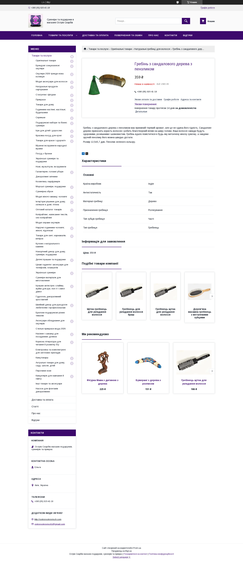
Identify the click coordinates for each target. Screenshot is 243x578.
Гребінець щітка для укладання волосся (166, 312)
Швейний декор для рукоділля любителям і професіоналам (51, 306)
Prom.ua (137, 548)
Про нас (153, 35)
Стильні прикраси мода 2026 (50, 328)
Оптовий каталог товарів (49, 209)
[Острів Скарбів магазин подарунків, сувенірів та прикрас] (35, 26)
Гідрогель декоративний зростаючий (48, 298)
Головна (36, 35)
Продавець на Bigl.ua (121, 551)
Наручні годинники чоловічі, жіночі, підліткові (50, 229)
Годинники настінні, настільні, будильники (51, 111)
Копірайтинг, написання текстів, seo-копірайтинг (52, 216)
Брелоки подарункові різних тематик (50, 314)
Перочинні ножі (43, 370)
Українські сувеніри (46, 272)
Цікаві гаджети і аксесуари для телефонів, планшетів (52, 266)
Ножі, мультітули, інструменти (51, 166)
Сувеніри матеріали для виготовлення (48, 279)
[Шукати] (186, 21)
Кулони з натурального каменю (48, 245)
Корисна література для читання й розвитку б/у (48, 343)
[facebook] (83, 154)
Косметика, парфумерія (48, 181)
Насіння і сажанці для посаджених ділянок (47, 335)
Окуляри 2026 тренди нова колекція (49, 75)
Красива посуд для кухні (48, 135)
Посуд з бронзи (44, 153)
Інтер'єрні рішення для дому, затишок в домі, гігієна (51, 203)
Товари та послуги (60, 35)
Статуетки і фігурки (46, 94)
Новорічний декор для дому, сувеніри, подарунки (51, 253)
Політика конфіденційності (161, 554)
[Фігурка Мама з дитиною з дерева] (102, 359)
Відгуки (187, 35)
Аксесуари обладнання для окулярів (50, 322)
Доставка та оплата (95, 35)
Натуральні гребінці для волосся (152, 49)
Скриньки (40, 117)
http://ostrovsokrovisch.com (47, 519)
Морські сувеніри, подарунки (51, 186)
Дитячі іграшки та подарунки (51, 259)
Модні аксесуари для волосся (51, 81)
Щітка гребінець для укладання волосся (97, 312)
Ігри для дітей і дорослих (49, 130)
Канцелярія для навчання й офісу (50, 377)
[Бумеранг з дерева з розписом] (148, 359)
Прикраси (41, 99)
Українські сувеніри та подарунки (47, 160)
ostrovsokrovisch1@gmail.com (50, 524)
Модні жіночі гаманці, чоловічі (51, 196)
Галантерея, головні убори (49, 171)
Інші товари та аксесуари (49, 383)
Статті (35, 406)
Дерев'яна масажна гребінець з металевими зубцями (200, 313)
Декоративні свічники (47, 176)
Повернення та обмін (128, 35)
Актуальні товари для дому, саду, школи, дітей (50, 364)
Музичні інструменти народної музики (51, 147)
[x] (86, 154)
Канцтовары (42, 357)
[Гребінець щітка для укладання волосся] (165, 288)
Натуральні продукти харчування (47, 88)
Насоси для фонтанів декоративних (47, 390)
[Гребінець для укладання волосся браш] (131, 288)
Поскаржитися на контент (135, 554)
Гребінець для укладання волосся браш (131, 312)
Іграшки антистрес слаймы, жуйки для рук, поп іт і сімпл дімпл (50, 288)
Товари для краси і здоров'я (50, 140)
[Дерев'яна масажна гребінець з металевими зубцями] (200, 288)
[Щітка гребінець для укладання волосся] (97, 288)
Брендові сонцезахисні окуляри (48, 67)
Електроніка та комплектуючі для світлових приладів (51, 351)
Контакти (171, 35)
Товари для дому (45, 104)
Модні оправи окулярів (48, 222)
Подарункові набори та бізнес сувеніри (51, 124)
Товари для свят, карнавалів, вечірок (51, 237)
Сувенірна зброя (44, 191)
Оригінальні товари (121, 49)
